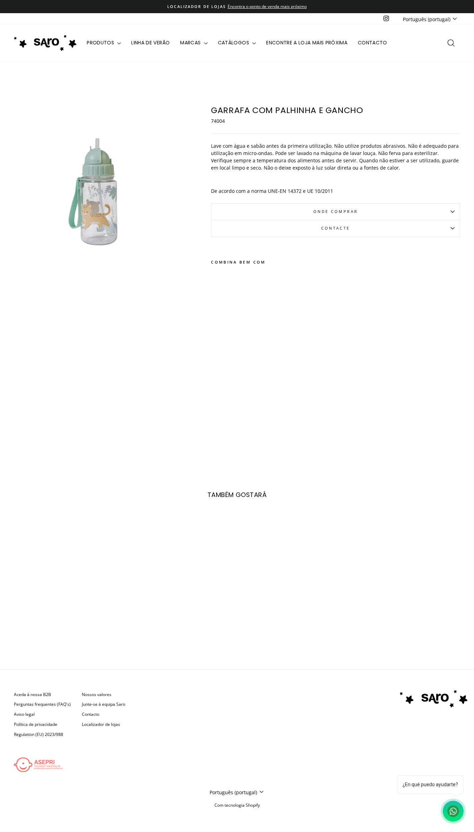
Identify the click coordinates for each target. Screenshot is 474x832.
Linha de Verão (150, 42)
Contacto (372, 42)
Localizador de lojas (101, 724)
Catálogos (234, 42)
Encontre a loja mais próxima (306, 42)
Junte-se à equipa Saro (103, 704)
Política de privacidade (35, 724)
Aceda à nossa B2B (32, 694)
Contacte (335, 228)
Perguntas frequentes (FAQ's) (42, 704)
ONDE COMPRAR (335, 211)
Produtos (101, 42)
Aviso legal (24, 714)
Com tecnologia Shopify (237, 805)
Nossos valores (96, 694)
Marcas (191, 42)
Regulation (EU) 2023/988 (38, 734)
